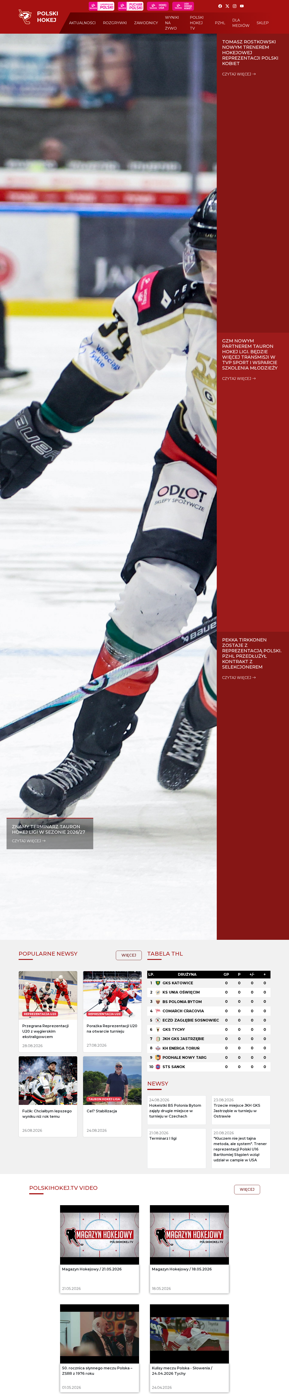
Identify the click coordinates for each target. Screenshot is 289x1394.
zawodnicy (146, 23)
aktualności (82, 23)
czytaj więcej (27, 841)
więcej (128, 955)
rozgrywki (115, 23)
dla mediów (240, 23)
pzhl (220, 23)
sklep (263, 23)
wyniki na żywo (172, 22)
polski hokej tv (197, 22)
